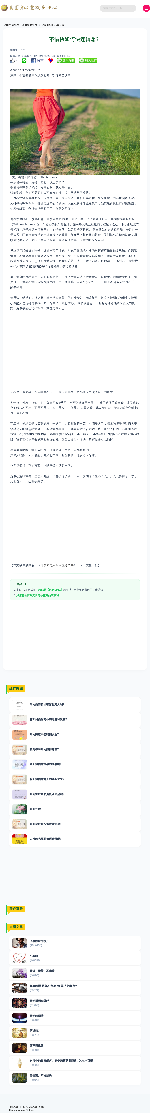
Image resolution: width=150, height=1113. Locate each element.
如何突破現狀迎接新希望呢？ (47, 794)
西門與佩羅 (37, 1046)
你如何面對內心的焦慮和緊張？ (49, 719)
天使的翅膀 (37, 1016)
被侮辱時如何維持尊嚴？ (45, 749)
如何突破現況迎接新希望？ (46, 824)
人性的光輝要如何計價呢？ (46, 839)
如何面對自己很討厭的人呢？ (47, 704)
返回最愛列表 (29, 25)
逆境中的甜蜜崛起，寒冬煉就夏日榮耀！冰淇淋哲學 (61, 1060)
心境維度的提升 (39, 941)
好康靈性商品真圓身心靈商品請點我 (37, 595)
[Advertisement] (75, 347)
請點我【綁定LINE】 (50, 589)
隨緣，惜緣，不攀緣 (42, 971)
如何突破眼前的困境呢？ (45, 734)
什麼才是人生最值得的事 (57, 565)
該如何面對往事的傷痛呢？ (46, 764)
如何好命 (35, 809)
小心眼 (34, 956)
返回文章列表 (11, 25)
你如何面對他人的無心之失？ (47, 779)
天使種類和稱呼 (39, 1001)
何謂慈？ (35, 1031)
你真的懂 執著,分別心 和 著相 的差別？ (54, 986)
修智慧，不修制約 (41, 1075)
